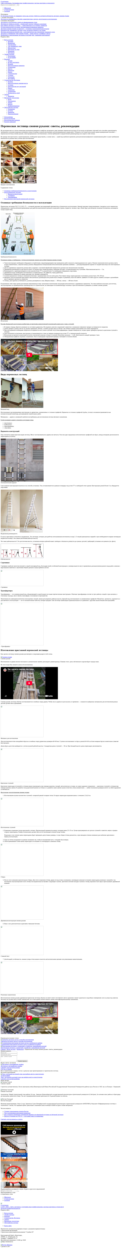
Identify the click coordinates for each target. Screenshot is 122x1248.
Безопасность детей (14, 93)
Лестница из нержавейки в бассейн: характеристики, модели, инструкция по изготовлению (29, 19)
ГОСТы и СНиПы (6, 1069)
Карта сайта (8, 1226)
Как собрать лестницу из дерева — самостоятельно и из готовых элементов (24, 25)
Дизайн (10, 61)
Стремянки (11, 195)
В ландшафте (12, 57)
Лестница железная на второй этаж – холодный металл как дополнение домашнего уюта (28, 32)
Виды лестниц (8, 40)
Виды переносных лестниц (12, 192)
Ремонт (10, 72)
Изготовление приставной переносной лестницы (19, 199)
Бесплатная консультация (12, 120)
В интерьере (11, 56)
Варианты (11, 96)
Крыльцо (7, 59)
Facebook (7, 11)
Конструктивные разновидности (18, 83)
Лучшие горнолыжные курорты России (16, 1111)
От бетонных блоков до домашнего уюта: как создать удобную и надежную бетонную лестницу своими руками (35, 16)
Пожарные (11, 51)
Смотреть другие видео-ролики (10, 1067)
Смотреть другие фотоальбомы (10, 1079)
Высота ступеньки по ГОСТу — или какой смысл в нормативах (23, 1116)
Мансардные (12, 48)
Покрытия (11, 112)
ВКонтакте (7, 8)
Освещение (11, 109)
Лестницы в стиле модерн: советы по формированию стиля (19, 22)
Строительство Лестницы (12, 80)
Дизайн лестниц (9, 54)
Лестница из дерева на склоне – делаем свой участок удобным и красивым (23, 24)
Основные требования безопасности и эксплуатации (20, 191)
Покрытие (11, 70)
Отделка (10, 110)
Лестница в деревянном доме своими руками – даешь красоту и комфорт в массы (25, 33)
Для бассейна (12, 44)
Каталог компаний (10, 122)
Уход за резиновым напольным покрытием (17, 1113)
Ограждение (11, 67)
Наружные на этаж (13, 49)
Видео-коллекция (9, 118)
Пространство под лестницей (17, 86)
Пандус (10, 69)
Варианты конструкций (15, 194)
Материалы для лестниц (11, 98)
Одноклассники (9, 9)
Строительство (12, 73)
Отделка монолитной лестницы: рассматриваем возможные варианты (22, 27)
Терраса (6, 94)
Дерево (10, 102)
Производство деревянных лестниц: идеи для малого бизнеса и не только (23, 30)
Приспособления (13, 114)
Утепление (11, 77)
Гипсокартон (12, 101)
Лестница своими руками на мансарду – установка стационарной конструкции (25, 29)
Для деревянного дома (15, 46)
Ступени (10, 75)
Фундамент (11, 78)
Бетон (9, 99)
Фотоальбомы (8, 117)
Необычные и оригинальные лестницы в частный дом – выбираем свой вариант (25, 35)
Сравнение (11, 89)
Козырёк (10, 64)
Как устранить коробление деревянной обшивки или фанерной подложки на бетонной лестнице (33, 1114)
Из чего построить (13, 62)
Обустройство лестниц (11, 107)
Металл (10, 104)
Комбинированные (13, 106)
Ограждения (11, 91)
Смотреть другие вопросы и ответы (12, 1119)
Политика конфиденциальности (10, 1208)
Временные (11, 43)
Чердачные (11, 52)
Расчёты (10, 81)
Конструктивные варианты (16, 65)
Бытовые (10, 41)
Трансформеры (12, 197)
